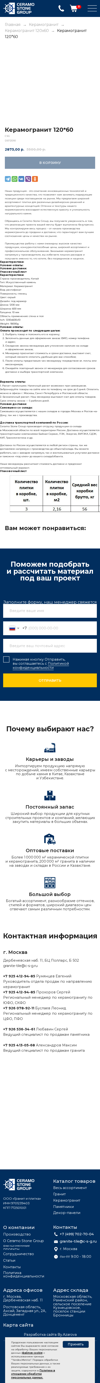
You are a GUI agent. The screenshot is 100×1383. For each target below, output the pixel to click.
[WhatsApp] (14, 179)
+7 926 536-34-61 (19, 1029)
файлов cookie (32, 1352)
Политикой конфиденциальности (41, 665)
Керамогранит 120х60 (27, 30)
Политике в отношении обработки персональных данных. (33, 1374)
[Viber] (28, 179)
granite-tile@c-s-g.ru (20, 966)
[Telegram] (8, 179)
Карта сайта (18, 1325)
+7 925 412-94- (17, 976)
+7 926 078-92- (17, 1008)
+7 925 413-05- (16, 1045)
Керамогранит (43, 24)
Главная (13, 24)
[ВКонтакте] (21, 179)
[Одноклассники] (35, 179)
